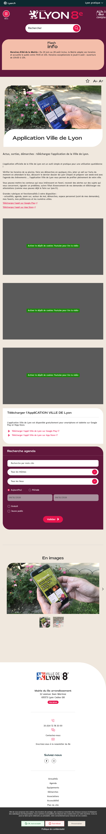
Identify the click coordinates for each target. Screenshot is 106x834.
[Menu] (6, 13)
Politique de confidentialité (53, 829)
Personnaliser (76, 824)
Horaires (53, 702)
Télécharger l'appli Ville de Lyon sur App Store (33, 435)
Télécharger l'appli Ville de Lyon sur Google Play (34, 431)
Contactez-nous (53, 736)
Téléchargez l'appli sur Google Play (19, 203)
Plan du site (53, 805)
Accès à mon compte (99, 14)
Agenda (53, 783)
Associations (53, 796)
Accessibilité (53, 801)
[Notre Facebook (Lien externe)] (46, 761)
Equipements (53, 788)
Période (35, 490)
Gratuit (14, 506)
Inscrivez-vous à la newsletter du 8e (53, 744)
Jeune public (17, 511)
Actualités (53, 779)
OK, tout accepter (34, 824)
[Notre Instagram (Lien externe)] (54, 761)
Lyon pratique (93, 3)
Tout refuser (56, 824)
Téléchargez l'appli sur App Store (18, 207)
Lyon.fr (12, 3)
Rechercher (35, 28)
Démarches (53, 792)
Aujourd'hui (16, 490)
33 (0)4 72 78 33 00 (53, 726)
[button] (87, 81)
